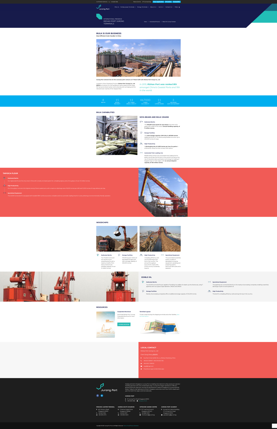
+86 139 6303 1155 (159, 360)
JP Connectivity (146, 1)
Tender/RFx (176, 1)
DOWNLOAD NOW (124, 324)
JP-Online (168, 1)
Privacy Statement (134, 425)
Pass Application (158, 1)
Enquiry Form (143, 401)
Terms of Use (126, 425)
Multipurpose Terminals (127, 7)
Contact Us (168, 7)
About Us (153, 7)
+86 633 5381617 (148, 360)
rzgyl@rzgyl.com (148, 366)
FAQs (176, 7)
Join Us (161, 7)
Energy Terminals (142, 7)
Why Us (117, 7)
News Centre (137, 1)
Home (145, 21)
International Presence (155, 21)
